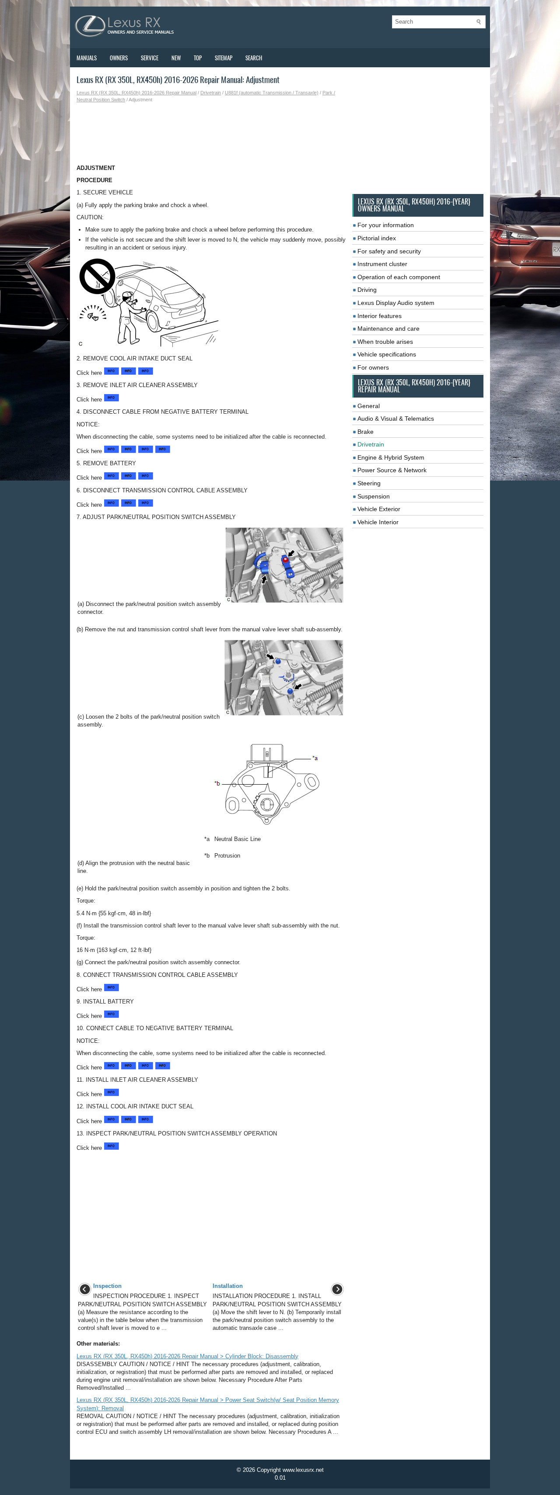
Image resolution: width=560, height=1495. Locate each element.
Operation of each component (398, 276)
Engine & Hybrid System (390, 457)
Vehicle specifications (386, 354)
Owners (119, 58)
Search (253, 58)
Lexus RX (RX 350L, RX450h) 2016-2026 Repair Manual (136, 92)
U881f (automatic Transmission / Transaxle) (271, 92)
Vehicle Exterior (378, 508)
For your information (385, 224)
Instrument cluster (382, 263)
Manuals (87, 58)
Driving (367, 289)
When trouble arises (385, 341)
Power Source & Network (392, 470)
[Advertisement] (211, 133)
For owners (373, 367)
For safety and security (389, 251)
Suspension (373, 496)
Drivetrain (210, 92)
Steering (369, 483)
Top (198, 58)
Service (149, 58)
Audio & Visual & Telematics (395, 418)
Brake (365, 431)
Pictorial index (376, 238)
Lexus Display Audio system (395, 302)
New (176, 58)
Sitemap (223, 58)
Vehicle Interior (378, 522)
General (368, 405)
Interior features (379, 315)
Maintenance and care (388, 328)
